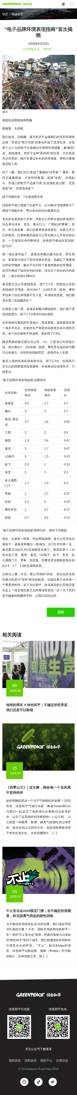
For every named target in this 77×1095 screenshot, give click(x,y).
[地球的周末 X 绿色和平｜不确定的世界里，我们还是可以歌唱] (38, 664)
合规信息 (62, 1060)
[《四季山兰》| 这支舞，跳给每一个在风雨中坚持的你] (38, 746)
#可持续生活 (31, 49)
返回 (61, 612)
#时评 (47, 49)
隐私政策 (31, 1060)
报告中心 (46, 1060)
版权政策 (15, 1060)
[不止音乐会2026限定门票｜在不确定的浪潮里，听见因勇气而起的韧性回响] (38, 870)
